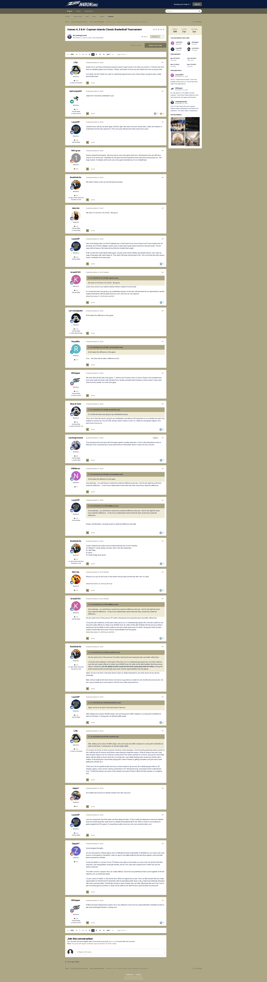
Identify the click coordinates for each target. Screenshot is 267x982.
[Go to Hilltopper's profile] (76, 380)
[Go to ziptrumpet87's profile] (76, 98)
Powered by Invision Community (133, 979)
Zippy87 (75, 843)
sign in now (113, 941)
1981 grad (75, 150)
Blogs (94, 16)
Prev (72, 54)
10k (77, 456)
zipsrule (75, 208)
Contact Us (129, 974)
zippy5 (75, 788)
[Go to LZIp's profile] (76, 70)
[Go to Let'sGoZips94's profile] (76, 318)
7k (77, 487)
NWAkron (75, 468)
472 (76, 360)
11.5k (76, 80)
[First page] (67, 54)
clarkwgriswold (81, 35)
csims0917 (179, 42)
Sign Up (197, 4)
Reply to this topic (155, 45)
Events (67, 16)
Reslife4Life (75, 177)
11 (92, 54)
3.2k (76, 140)
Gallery (102, 16)
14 (103, 54)
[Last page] (112, 54)
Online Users (78, 16)
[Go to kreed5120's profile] (76, 279)
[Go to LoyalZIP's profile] (76, 129)
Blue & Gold (75, 404)
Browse (69, 11)
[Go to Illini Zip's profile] (76, 579)
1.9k (76, 862)
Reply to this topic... (85, 952)
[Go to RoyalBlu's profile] (76, 349)
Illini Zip (75, 572)
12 (96, 54)
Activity (78, 11)
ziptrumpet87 (75, 91)
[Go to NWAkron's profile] (76, 476)
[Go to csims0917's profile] (172, 43)
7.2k (76, 290)
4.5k (76, 391)
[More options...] (163, 62)
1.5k (76, 109)
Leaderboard (88, 11)
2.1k (76, 195)
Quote (93, 83)
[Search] (199, 11)
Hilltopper (75, 373)
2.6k (76, 169)
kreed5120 (76, 272)
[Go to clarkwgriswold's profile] (69, 36)
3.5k (76, 226)
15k (77, 422)
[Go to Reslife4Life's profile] (76, 184)
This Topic (191, 11)
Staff (87, 16)
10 (89, 54)
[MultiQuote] (87, 82)
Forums (110, 16)
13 (100, 54)
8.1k (76, 806)
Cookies (138, 974)
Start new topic (136, 45)
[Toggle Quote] (89, 278)
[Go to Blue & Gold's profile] (76, 411)
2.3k (76, 590)
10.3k (77, 329)
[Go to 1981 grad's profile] (76, 158)
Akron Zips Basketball (95, 38)
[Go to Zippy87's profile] (76, 851)
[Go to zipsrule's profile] (76, 215)
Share (145, 36)
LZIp (76, 62)
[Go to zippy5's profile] (76, 795)
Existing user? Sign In (182, 4)
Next (108, 54)
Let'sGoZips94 (75, 311)
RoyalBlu (76, 341)
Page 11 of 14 (121, 54)
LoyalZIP (76, 122)
